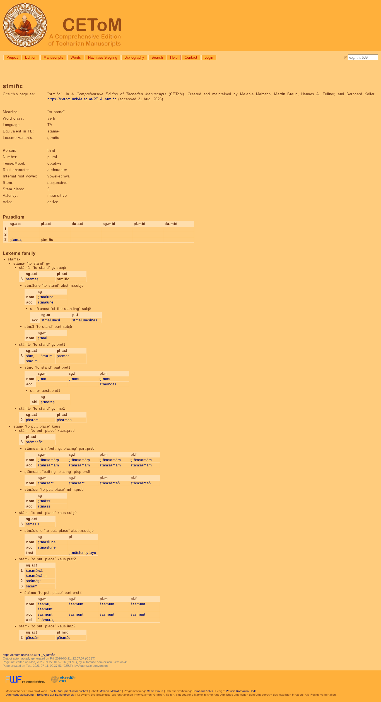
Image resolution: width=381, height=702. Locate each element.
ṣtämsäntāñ (110, 483)
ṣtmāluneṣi (50, 320)
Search (157, 57)
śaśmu (43, 604)
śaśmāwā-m (36, 575)
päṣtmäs (64, 420)
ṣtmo (42, 379)
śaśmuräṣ (46, 620)
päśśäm (33, 637)
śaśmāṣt (33, 581)
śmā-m (32, 361)
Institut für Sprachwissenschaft (68, 690)
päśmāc (64, 637)
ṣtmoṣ (105, 379)
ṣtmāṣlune (47, 542)
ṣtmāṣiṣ (33, 524)
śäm (29, 356)
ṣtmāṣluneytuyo (82, 553)
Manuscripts (53, 57)
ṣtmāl (42, 338)
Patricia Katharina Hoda (241, 690)
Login (208, 57)
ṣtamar (63, 356)
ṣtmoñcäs (108, 384)
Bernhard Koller (203, 690)
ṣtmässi (45, 501)
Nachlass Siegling (102, 57)
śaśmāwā (34, 570)
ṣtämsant (46, 483)
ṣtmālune (46, 297)
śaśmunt (45, 609)
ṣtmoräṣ (48, 402)
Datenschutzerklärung (20, 694)
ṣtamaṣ (16, 240)
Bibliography (134, 57)
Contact (191, 57)
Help (173, 57)
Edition (30, 57)
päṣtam (32, 420)
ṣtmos (74, 379)
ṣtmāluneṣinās (85, 320)
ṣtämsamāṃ (48, 460)
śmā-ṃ (47, 356)
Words (76, 57)
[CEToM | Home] (190, 25)
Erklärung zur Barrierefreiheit (55, 694)
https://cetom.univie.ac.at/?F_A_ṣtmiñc (82, 99)
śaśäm (32, 586)
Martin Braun (155, 690)
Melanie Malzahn (110, 690)
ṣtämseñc (34, 442)
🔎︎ (345, 57)
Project (12, 57)
